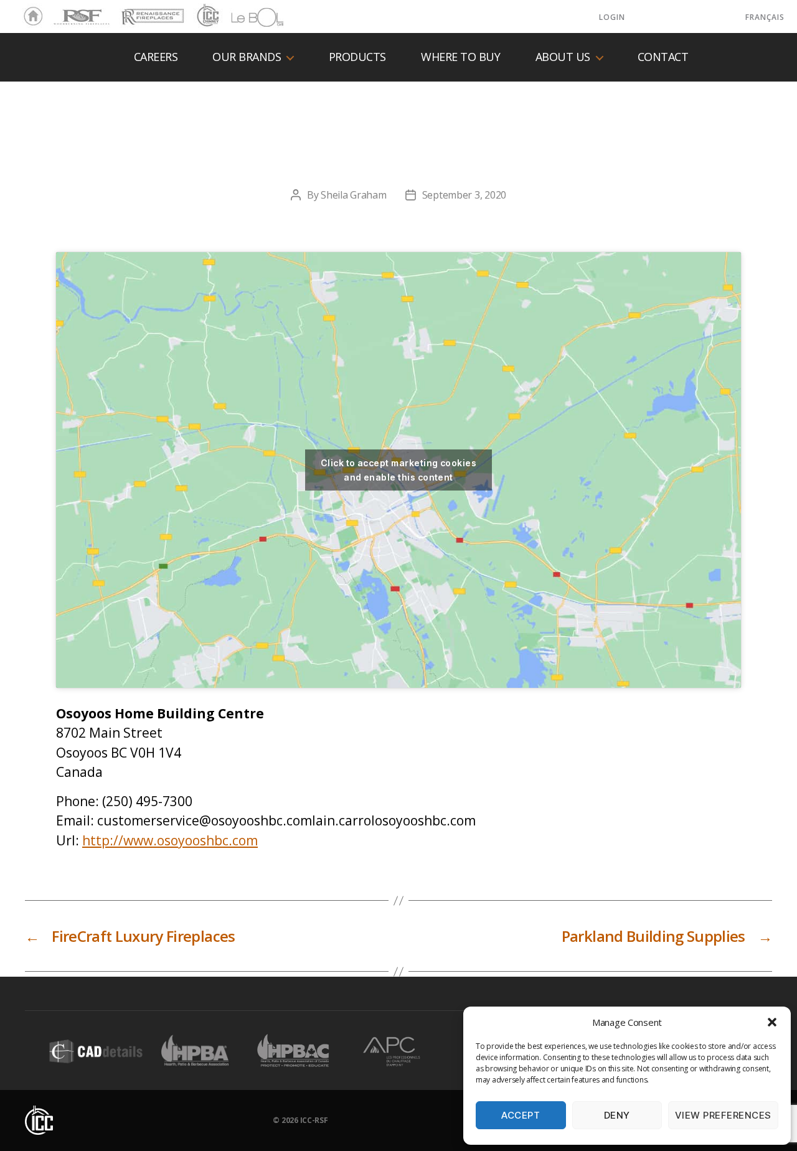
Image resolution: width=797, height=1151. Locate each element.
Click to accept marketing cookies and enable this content (398, 470)
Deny (617, 1115)
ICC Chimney (206, 17)
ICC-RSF (314, 1120)
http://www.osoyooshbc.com (170, 840)
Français (765, 17)
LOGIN (612, 17)
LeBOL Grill (246, 17)
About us (562, 57)
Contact (663, 57)
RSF (59, 11)
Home (30, 17)
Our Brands (246, 57)
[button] (772, 1022)
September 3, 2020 (464, 195)
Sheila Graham (354, 195)
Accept (520, 1115)
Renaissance (150, 11)
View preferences (723, 1115)
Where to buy (460, 57)
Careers (156, 57)
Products (357, 57)
